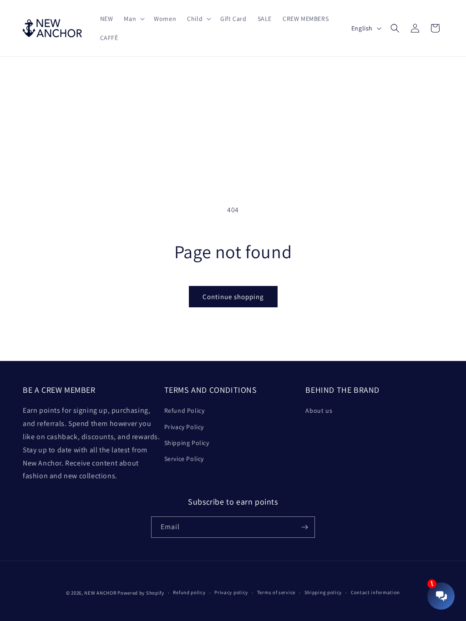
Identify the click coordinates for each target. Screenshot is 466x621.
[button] (133, 18)
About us (318, 410)
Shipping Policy (186, 443)
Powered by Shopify (140, 593)
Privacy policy (231, 592)
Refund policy (189, 592)
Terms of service (276, 592)
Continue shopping (233, 296)
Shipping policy (323, 592)
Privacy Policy (184, 427)
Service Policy (184, 459)
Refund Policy (184, 410)
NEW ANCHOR (100, 593)
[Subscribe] (304, 527)
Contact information (375, 592)
